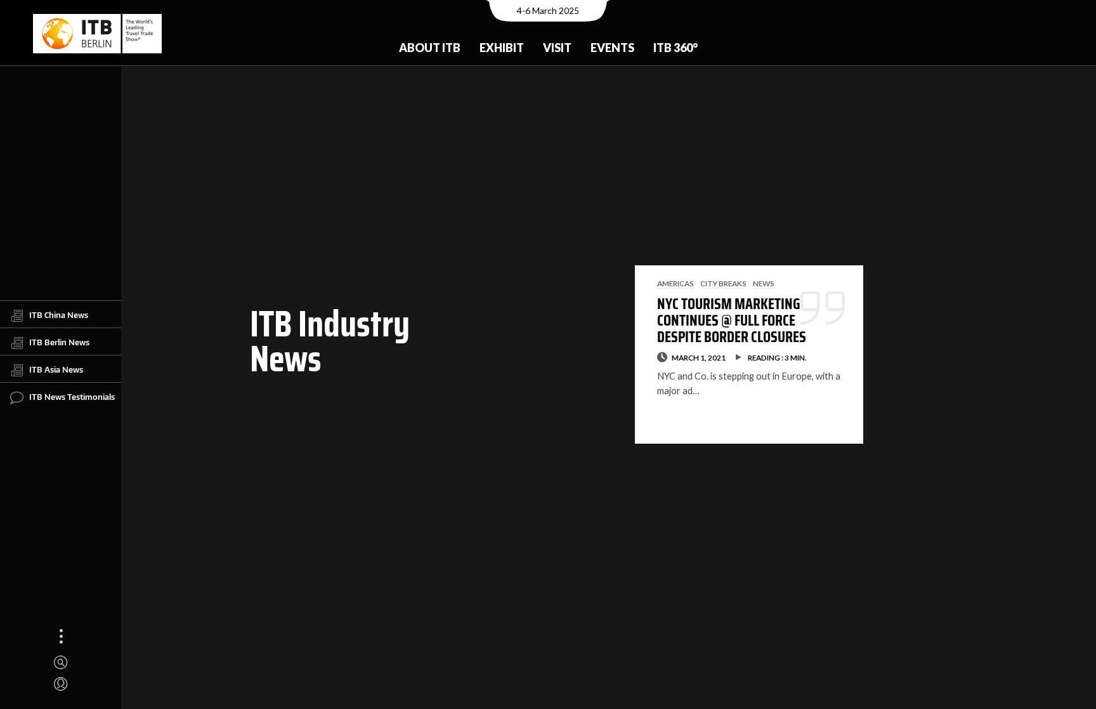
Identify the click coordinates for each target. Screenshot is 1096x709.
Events (612, 48)
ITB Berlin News (59, 341)
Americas (675, 283)
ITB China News (58, 314)
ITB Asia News (56, 369)
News (763, 283)
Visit (557, 48)
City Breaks (723, 283)
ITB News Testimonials (72, 396)
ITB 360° (675, 48)
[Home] (97, 33)
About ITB (429, 48)
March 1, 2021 (699, 357)
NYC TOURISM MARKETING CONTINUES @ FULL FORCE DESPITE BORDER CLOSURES (731, 321)
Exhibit (502, 48)
